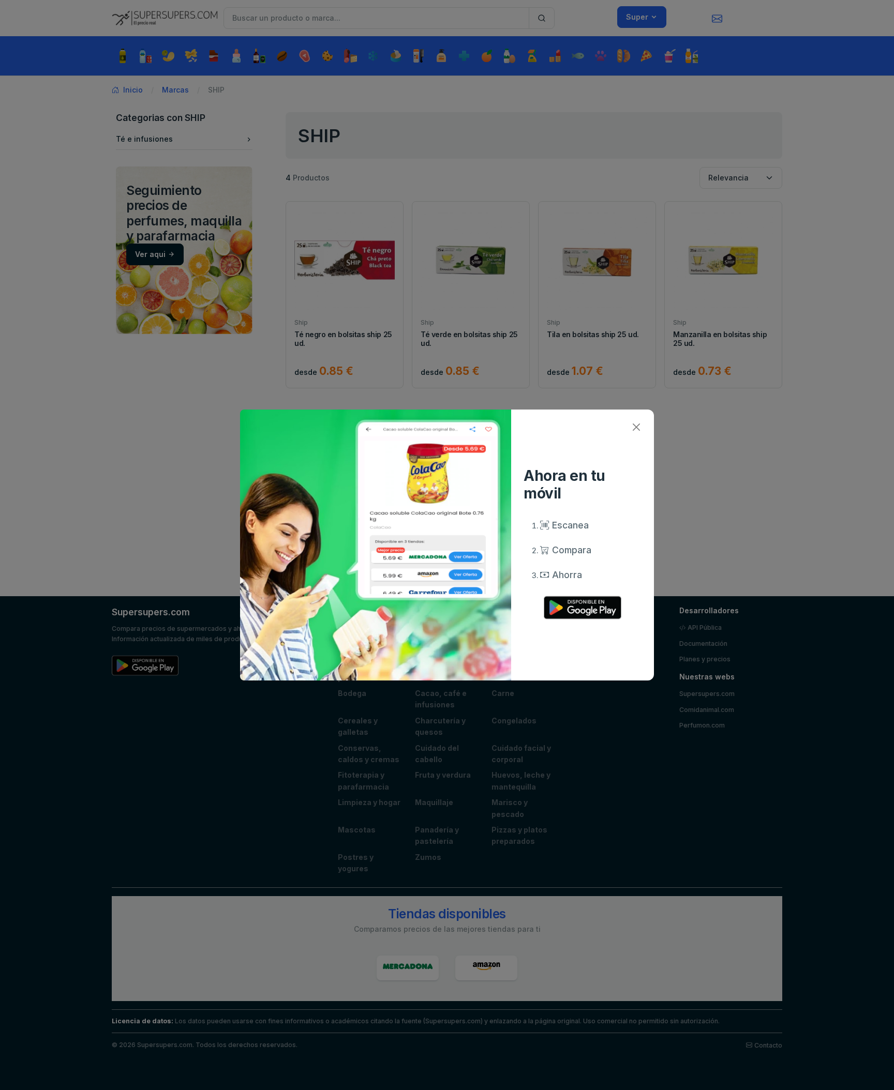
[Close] (636, 427)
